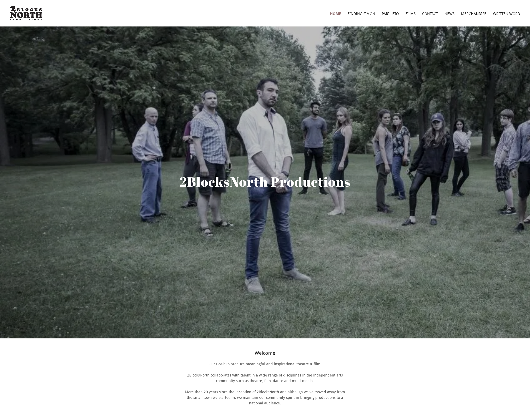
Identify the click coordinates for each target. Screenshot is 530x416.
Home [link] (335, 14)
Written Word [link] (506, 14)
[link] (26, 13)
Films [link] (410, 14)
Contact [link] (430, 14)
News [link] (449, 14)
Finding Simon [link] (361, 14)
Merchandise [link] (473, 14)
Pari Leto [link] (390, 14)
